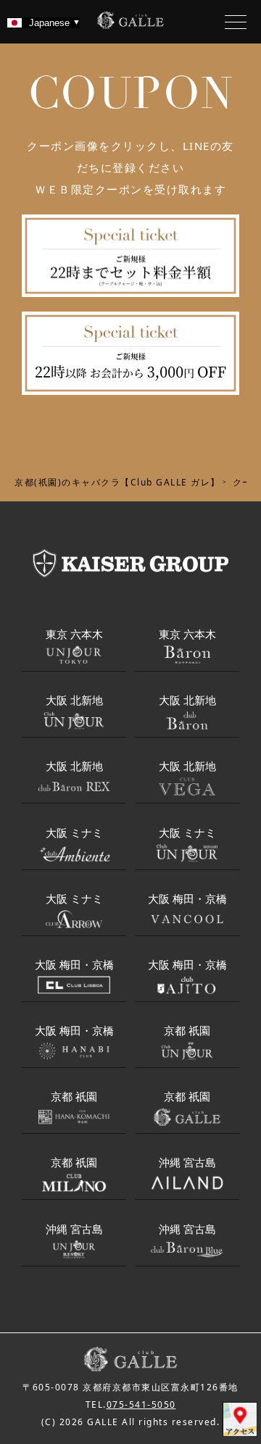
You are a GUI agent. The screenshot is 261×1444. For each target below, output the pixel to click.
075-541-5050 (141, 1404)
